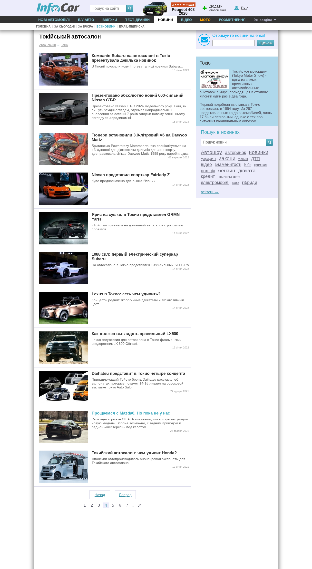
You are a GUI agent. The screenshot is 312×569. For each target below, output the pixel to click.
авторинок (235, 152)
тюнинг (243, 159)
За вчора (85, 26)
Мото (205, 20)
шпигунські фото (229, 177)
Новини (165, 20)
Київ (247, 165)
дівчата (247, 170)
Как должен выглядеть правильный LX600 (135, 333)
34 (139, 505)
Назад (100, 495)
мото (235, 183)
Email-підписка (132, 26)
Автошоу (211, 152)
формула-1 (208, 159)
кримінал (260, 165)
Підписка (265, 43)
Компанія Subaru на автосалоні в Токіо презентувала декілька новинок (131, 57)
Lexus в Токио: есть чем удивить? (126, 294)
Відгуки (109, 20)
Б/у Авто (86, 20)
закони (227, 158)
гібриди (249, 182)
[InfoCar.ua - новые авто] (58, 9)
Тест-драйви (137, 20)
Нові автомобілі (54, 20)
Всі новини (106, 26)
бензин (226, 170)
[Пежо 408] (166, 8)
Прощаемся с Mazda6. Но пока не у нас (131, 413)
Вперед (125, 495)
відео (206, 164)
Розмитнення (232, 20)
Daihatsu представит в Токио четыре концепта (138, 373)
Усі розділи (263, 20)
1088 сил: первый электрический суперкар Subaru (135, 256)
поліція (208, 170)
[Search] (129, 8)
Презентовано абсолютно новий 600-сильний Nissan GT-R (137, 97)
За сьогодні (64, 26)
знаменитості (228, 164)
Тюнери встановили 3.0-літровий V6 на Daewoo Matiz (139, 137)
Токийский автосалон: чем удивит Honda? (134, 453)
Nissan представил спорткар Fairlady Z (131, 175)
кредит (208, 176)
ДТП (255, 158)
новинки (258, 152)
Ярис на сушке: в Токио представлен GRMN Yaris (136, 216)
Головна (43, 26)
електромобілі (215, 182)
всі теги (210, 192)
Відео (186, 20)
